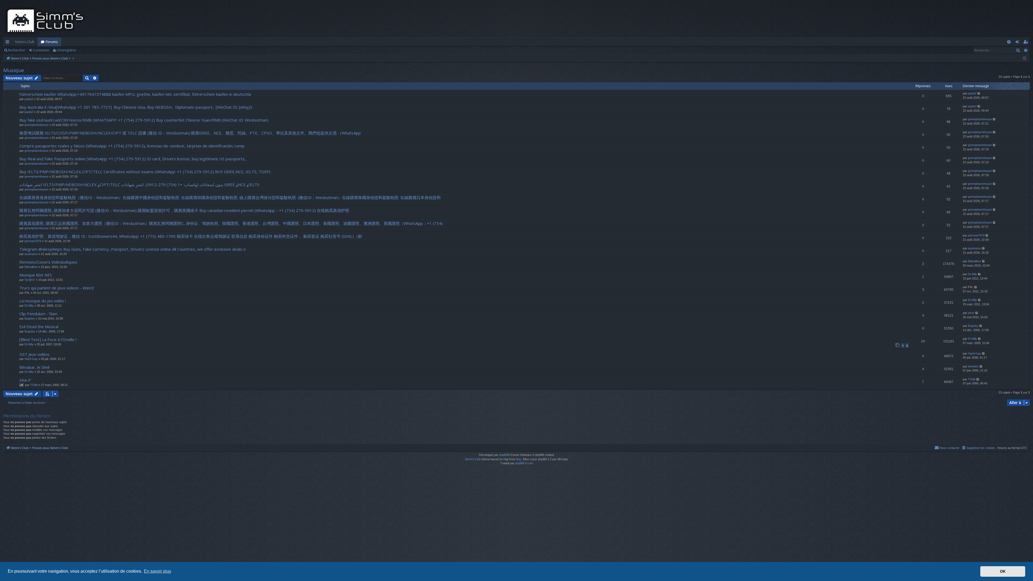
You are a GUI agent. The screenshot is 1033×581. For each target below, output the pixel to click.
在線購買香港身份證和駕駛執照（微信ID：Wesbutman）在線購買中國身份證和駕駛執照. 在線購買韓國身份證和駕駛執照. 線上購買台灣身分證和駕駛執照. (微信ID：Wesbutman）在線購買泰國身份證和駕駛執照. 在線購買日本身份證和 (230, 197)
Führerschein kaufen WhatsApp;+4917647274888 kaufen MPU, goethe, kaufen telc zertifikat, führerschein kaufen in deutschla (135, 94)
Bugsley (29, 318)
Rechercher (16, 50)
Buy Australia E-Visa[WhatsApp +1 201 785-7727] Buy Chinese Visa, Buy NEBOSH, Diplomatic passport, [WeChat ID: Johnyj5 (135, 107)
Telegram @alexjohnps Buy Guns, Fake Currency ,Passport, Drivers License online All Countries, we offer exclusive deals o (132, 249)
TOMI (34, 385)
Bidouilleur (31, 266)
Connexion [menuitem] (1018, 42)
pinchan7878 (32, 241)
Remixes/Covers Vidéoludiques (48, 262)
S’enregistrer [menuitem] (1027, 42)
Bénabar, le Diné (34, 367)
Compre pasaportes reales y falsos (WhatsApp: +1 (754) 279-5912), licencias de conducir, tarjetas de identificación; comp (132, 145)
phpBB (503, 454)
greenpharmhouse (36, 124)
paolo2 (28, 99)
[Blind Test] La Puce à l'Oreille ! (47, 339)
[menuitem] (1009, 41)
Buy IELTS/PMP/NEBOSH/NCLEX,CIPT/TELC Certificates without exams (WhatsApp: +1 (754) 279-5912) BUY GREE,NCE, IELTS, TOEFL (145, 171)
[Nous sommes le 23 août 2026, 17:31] (1024, 58)
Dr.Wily (972, 274)
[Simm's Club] (47, 20)
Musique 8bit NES (35, 275)
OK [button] (1003, 571)
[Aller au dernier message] (979, 93)
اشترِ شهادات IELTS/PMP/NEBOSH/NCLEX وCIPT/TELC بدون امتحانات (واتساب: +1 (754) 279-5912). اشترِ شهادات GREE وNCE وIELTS (139, 184)
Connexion (41, 50)
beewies (973, 366)
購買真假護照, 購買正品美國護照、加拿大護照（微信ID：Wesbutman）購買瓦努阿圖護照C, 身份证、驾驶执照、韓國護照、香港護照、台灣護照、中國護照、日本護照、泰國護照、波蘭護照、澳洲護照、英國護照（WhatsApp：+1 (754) (231, 223)
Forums (52, 41)
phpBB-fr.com (524, 463)
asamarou (31, 254)
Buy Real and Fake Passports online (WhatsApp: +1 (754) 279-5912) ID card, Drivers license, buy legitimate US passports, (132, 158)
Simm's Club (24, 41)
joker (971, 312)
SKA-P (25, 380)
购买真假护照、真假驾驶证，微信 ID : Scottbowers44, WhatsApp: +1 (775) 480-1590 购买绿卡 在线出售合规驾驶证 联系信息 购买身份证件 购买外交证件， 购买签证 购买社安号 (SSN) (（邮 (190, 236)
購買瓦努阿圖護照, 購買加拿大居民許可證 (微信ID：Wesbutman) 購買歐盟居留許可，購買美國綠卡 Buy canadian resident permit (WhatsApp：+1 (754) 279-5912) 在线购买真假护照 (184, 210)
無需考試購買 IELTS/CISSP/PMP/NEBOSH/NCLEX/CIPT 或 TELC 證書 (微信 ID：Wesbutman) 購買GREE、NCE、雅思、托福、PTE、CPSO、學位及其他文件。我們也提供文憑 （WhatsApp (190, 133)
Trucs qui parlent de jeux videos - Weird (56, 287)
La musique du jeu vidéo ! (42, 300)
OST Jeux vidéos (34, 354)
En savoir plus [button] (157, 571)
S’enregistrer (66, 50)
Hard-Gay (31, 358)
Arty (518, 459)
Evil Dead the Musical (38, 326)
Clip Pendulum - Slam (38, 313)
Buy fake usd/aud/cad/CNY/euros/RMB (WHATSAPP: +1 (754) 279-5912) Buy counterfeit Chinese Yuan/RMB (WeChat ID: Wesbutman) (143, 120)
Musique (13, 70)
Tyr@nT (29, 279)
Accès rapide (8, 42)
